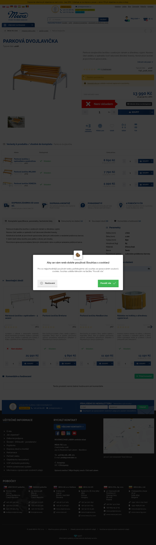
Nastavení (50, 283)
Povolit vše (105, 283)
